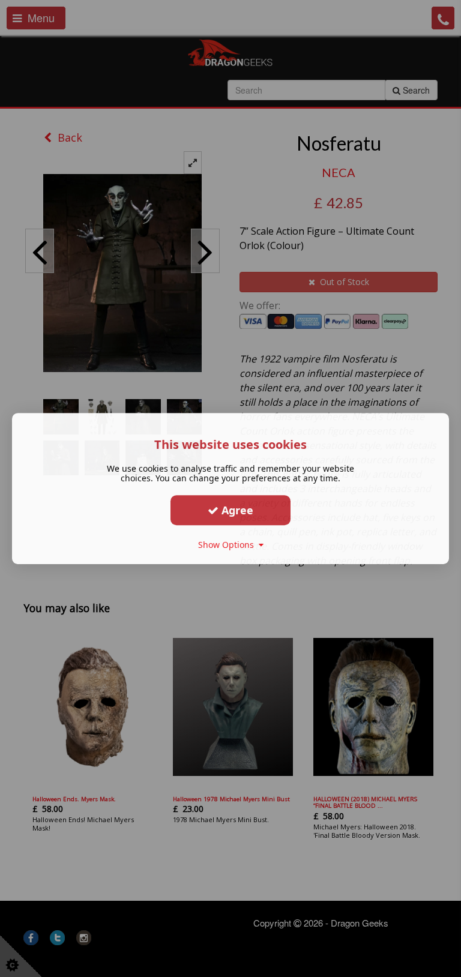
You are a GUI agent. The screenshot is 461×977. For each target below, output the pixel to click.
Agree (235, 510)
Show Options (228, 544)
